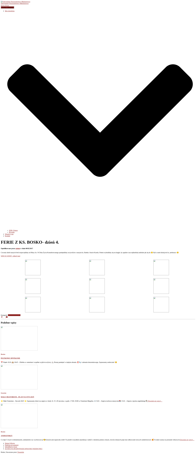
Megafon (11, 315)
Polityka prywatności (11, 445)
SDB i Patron (13, 230)
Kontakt (7, 236)
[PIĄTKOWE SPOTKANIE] (19, 350)
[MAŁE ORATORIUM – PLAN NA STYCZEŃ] (19, 389)
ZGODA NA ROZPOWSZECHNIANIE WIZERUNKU (23, 449)
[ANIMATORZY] (19, 427)
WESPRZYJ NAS (11, 447)
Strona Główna (10, 443)
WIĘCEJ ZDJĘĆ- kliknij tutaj (10, 256)
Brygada (11, 232)
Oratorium (17, 315)
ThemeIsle (20, 452)
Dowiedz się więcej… (155, 401)
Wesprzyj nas (9, 234)
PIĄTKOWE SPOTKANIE (10, 358)
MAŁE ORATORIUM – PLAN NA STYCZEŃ (17, 397)
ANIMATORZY (6, 436)
